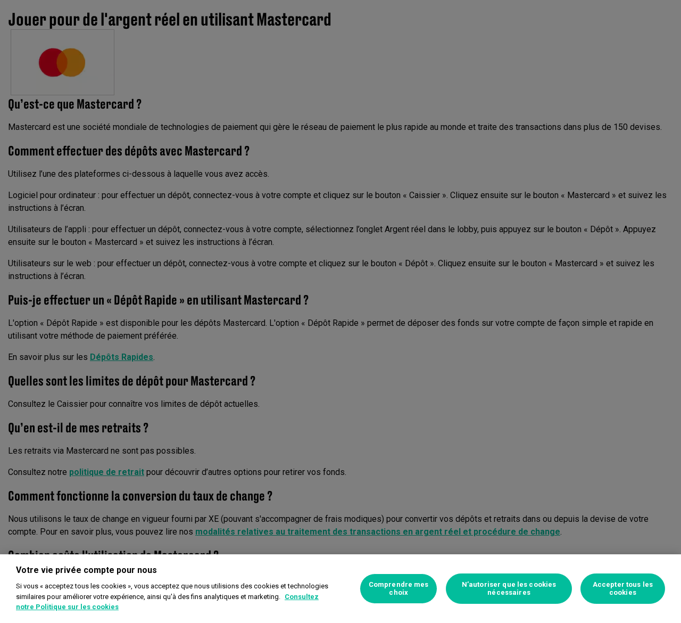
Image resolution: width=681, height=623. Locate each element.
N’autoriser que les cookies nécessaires (509, 588)
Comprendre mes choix (399, 588)
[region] (340, 588)
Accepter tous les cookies (623, 588)
